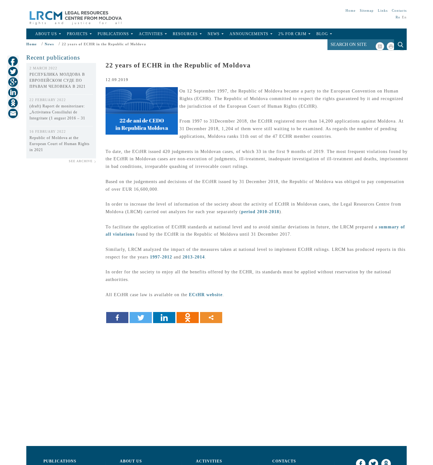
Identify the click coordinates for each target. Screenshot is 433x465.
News (214, 34)
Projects (77, 34)
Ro (398, 17)
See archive (81, 161)
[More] (211, 317)
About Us (46, 34)
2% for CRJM (292, 34)
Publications (113, 34)
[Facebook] (117, 317)
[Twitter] (141, 317)
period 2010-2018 (260, 211)
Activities (151, 34)
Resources (185, 34)
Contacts (399, 10)
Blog (322, 34)
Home (351, 10)
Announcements (248, 34)
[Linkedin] (164, 317)
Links (383, 10)
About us (131, 461)
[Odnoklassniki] (188, 317)
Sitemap (367, 10)
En (404, 17)
